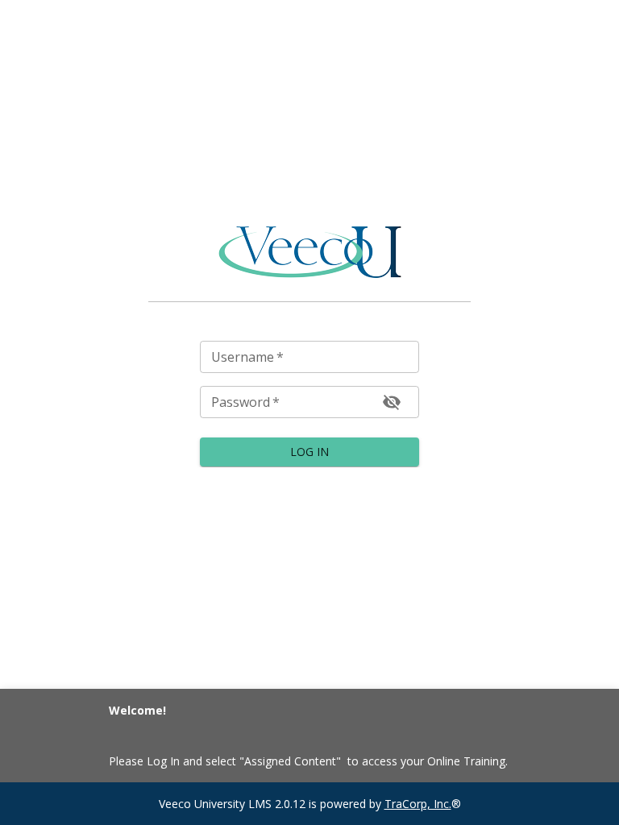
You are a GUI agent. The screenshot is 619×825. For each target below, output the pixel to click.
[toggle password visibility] (392, 402)
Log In (309, 451)
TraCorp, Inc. (417, 803)
